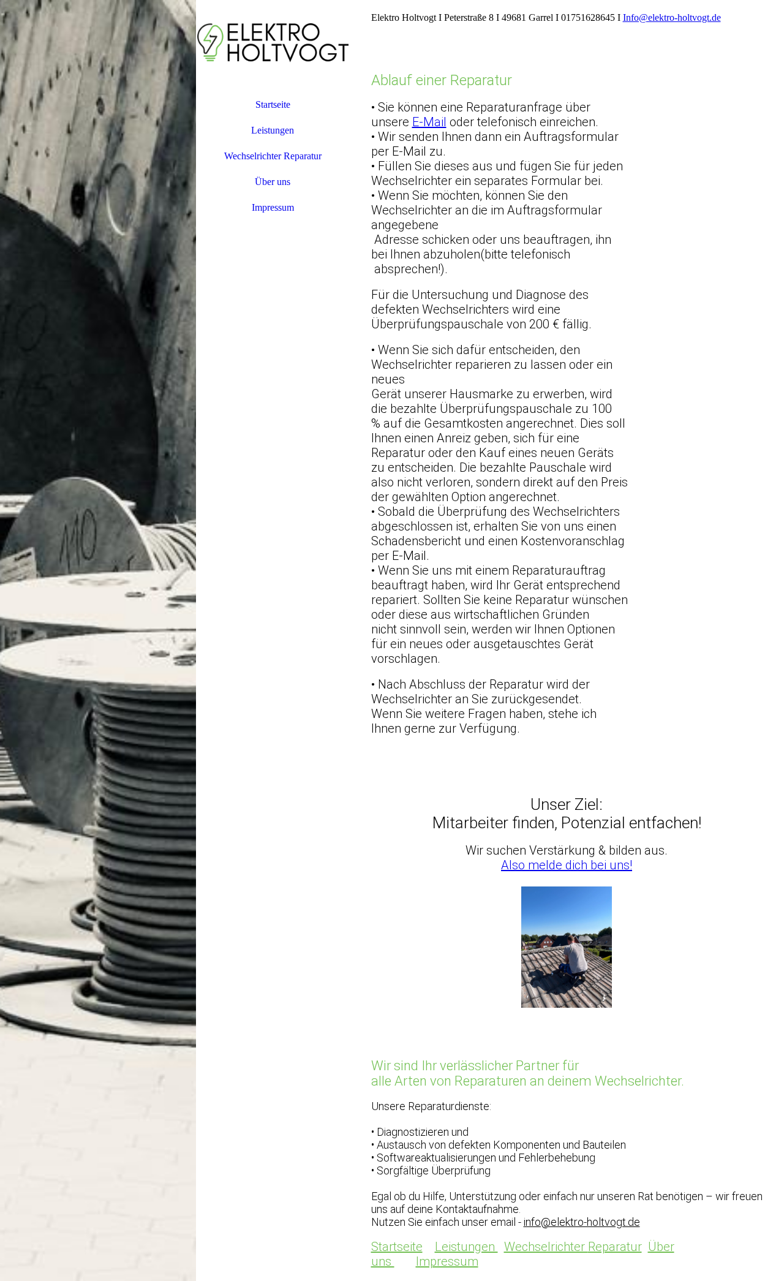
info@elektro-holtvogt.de (582, 1221)
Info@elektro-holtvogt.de (672, 17)
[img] (98, 640)
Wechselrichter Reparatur (273, 156)
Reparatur (615, 1246)
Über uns (272, 181)
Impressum (273, 207)
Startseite (272, 104)
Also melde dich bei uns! (566, 865)
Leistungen (272, 130)
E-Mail (429, 122)
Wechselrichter (546, 1246)
